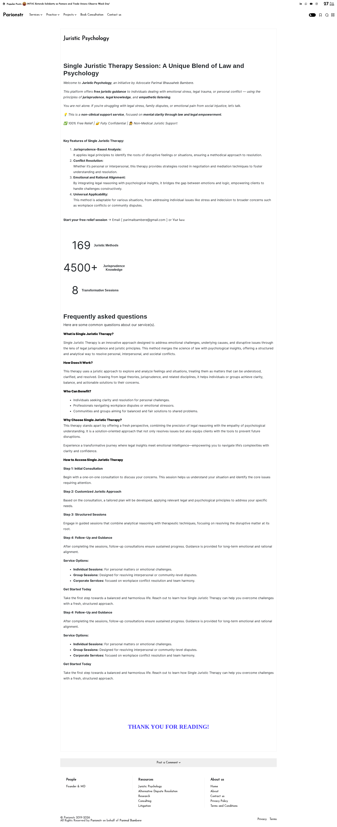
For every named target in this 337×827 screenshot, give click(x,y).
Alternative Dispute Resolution (157, 791)
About (214, 791)
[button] (312, 15)
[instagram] (317, 4)
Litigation (144, 806)
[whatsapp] (306, 4)
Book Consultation (91, 14)
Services (34, 14)
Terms (273, 819)
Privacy (262, 819)
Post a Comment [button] (168, 762)
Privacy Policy (219, 801)
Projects (68, 14)
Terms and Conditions (224, 806)
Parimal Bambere (131, 820)
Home (214, 786)
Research (144, 796)
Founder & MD (75, 786)
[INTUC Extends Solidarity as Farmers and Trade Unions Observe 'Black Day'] (24, 4)
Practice (51, 14)
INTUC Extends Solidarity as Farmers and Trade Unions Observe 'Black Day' (68, 4)
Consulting (144, 801)
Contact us (114, 14)
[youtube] (311, 4)
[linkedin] (301, 4)
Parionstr (13, 15)
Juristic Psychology (150, 786)
